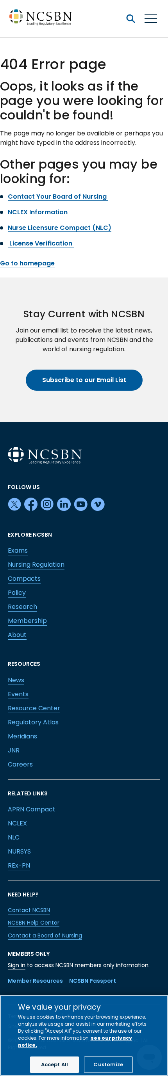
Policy (17, 592)
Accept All (54, 1064)
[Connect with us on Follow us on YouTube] (81, 505)
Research (22, 606)
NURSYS (19, 851)
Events (18, 694)
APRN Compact (31, 809)
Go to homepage (27, 263)
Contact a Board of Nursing (45, 935)
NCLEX (17, 823)
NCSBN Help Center (33, 923)
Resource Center (34, 708)
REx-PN (19, 865)
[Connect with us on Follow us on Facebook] (31, 505)
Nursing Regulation (36, 564)
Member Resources (35, 981)
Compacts (24, 578)
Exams (18, 550)
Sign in (16, 965)
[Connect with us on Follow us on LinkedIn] (64, 505)
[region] (84, 1035)
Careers (20, 764)
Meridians (22, 736)
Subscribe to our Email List (84, 379)
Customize (108, 1064)
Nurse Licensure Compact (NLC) (59, 227)
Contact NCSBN (29, 910)
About (17, 634)
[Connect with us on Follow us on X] (14, 505)
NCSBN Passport (92, 981)
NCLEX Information (38, 212)
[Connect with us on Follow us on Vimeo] (98, 505)
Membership (27, 620)
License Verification (41, 243)
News (16, 680)
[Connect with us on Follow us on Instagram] (47, 505)
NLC (14, 837)
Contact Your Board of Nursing (58, 196)
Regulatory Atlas (33, 722)
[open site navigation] (130, 19)
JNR (14, 750)
